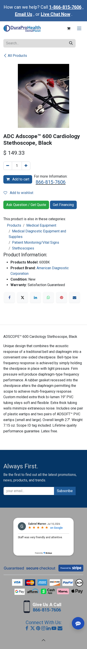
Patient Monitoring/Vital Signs (35, 242)
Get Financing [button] (63, 205)
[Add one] (26, 166)
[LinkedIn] (35, 297)
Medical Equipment (41, 225)
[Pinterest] (61, 297)
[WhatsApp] (48, 297)
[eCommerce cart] (68, 28)
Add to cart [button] (20, 179)
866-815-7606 (51, 182)
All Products (17, 55)
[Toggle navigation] (79, 28)
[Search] (71, 43)
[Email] (74, 297)
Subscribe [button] (65, 491)
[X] (22, 297)
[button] (43, 640)
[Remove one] (7, 166)
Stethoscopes (23, 248)
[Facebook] (9, 297)
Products (14, 225)
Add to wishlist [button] (21, 193)
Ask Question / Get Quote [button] (26, 205)
